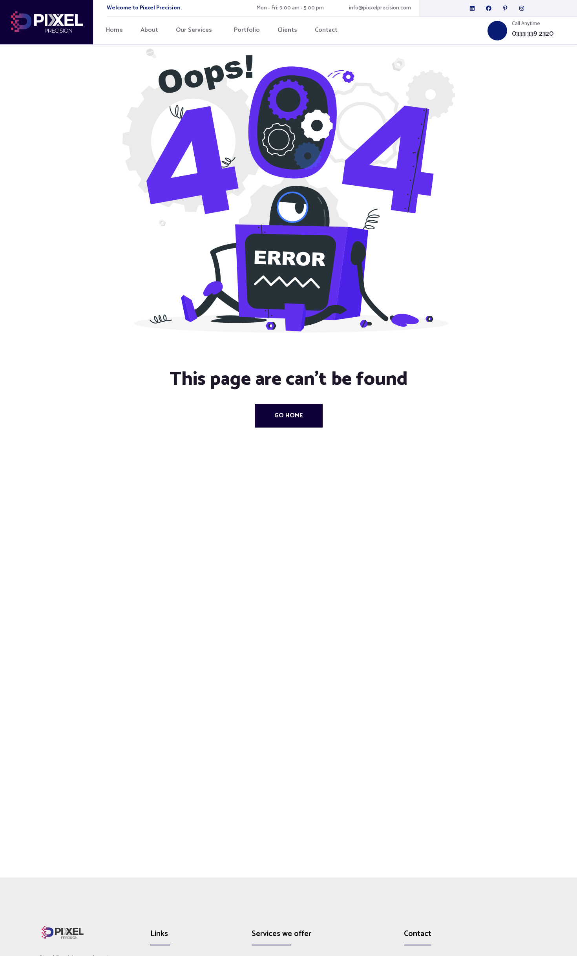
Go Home (288, 415)
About (149, 30)
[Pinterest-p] (505, 8)
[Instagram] (521, 8)
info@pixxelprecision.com (380, 8)
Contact (326, 30)
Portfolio (247, 30)
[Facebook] (488, 8)
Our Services (194, 30)
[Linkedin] (472, 8)
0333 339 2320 (532, 34)
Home (114, 30)
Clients (287, 30)
